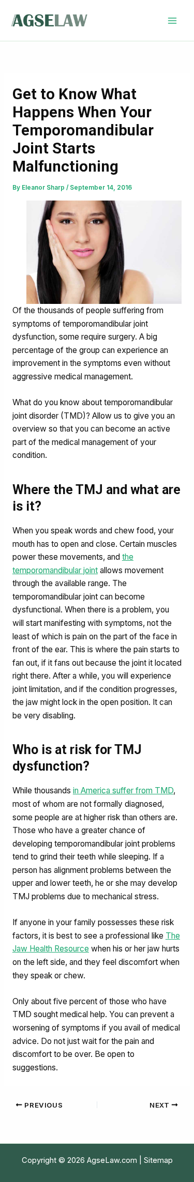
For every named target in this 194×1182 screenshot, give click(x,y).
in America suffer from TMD (123, 790)
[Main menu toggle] (172, 20)
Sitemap (158, 1160)
